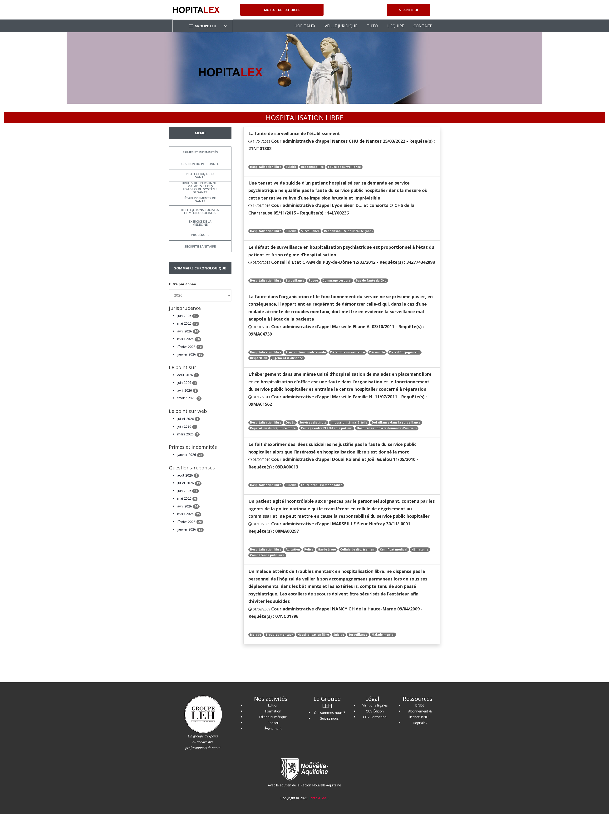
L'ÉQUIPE (395, 26)
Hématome (420, 549)
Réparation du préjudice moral (273, 428)
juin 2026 (187, 315)
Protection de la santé (200, 175)
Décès (290, 422)
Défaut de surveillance (347, 352)
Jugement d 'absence (287, 358)
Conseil (273, 723)
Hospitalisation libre (265, 167)
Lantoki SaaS (319, 798)
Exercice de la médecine (200, 223)
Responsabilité (312, 167)
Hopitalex (420, 723)
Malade (255, 635)
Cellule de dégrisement (358, 549)
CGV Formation (375, 717)
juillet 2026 (187, 418)
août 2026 (187, 375)
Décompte (377, 352)
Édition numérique (273, 717)
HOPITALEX (305, 26)
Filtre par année (182, 284)
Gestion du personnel (200, 164)
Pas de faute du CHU (371, 280)
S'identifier (408, 10)
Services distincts (312, 422)
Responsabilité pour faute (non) (348, 231)
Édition (273, 705)
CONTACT (422, 26)
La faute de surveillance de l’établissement (294, 133)
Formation (273, 711)
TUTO (372, 26)
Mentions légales (375, 705)
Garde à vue (327, 549)
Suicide (291, 167)
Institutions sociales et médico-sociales (200, 211)
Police (309, 549)
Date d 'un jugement (404, 352)
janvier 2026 (189, 354)
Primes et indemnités (200, 152)
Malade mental (383, 635)
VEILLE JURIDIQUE (341, 26)
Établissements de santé (200, 199)
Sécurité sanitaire (200, 246)
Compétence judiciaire (267, 555)
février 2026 (189, 346)
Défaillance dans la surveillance (396, 422)
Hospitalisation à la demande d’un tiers (387, 428)
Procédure (200, 235)
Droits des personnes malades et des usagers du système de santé (200, 187)
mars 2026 (188, 338)
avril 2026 (187, 331)
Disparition (258, 358)
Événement (273, 728)
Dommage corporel (337, 280)
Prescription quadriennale (306, 352)
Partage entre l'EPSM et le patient (327, 428)
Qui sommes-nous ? (329, 712)
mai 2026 (187, 323)
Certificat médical (393, 549)
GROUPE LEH (205, 26)
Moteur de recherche (282, 10)
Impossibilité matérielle (349, 422)
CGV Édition (375, 711)
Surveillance (310, 231)
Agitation (293, 549)
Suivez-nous (329, 718)
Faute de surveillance (344, 167)
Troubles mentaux (279, 635)
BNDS (420, 705)
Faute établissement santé (321, 485)
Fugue (313, 280)
